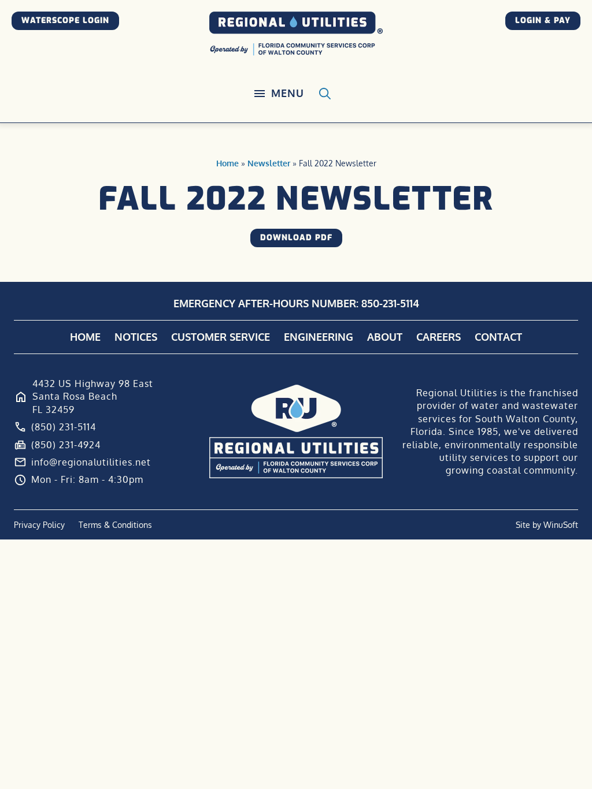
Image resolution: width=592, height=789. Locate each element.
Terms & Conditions (115, 525)
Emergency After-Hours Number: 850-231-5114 (296, 303)
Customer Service (220, 336)
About (384, 336)
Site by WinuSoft (547, 525)
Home (227, 163)
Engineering (318, 336)
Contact (498, 336)
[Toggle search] (325, 94)
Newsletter (268, 163)
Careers (438, 336)
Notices (135, 336)
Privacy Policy (39, 525)
